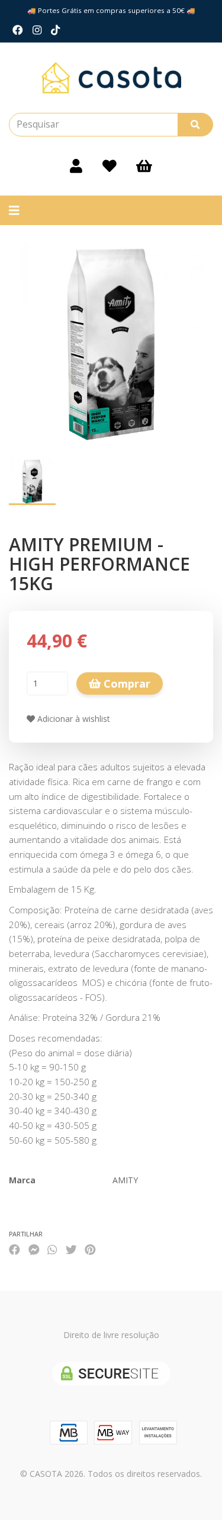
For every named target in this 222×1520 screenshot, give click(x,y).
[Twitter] (71, 1249)
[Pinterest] (90, 1249)
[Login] (76, 166)
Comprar (125, 683)
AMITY (125, 1180)
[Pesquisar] (195, 124)
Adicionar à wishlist (72, 718)
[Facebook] (18, 30)
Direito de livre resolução (111, 1334)
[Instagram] (37, 30)
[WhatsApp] (52, 1249)
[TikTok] (55, 30)
